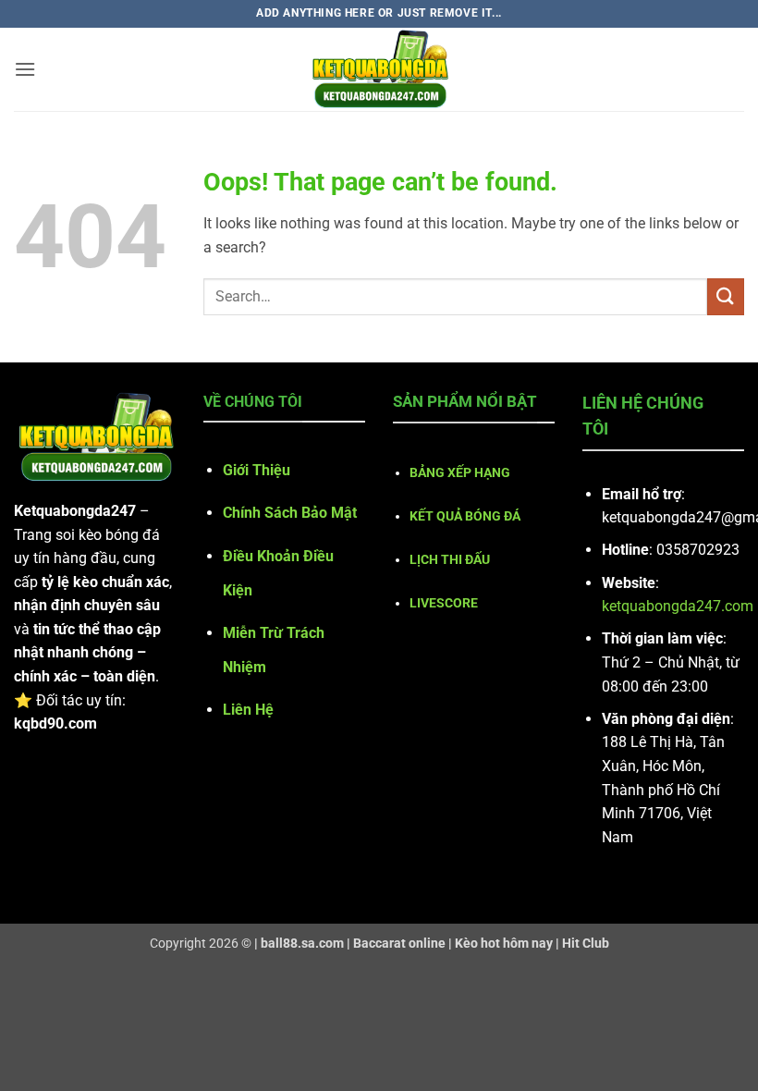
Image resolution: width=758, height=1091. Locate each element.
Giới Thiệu (256, 470)
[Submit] (725, 296)
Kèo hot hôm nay (504, 943)
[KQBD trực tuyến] (379, 69)
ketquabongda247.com (677, 606)
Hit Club (585, 943)
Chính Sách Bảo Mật (290, 512)
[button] (25, 69)
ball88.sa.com (302, 943)
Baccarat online (399, 943)
